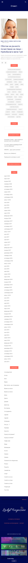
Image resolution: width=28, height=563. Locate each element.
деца (20, 82)
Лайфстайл (7, 441)
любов (7, 94)
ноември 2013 (8, 351)
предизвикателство (11, 104)
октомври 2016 (8, 258)
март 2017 (7, 245)
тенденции (19, 111)
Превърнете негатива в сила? (12, 157)
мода (21, 94)
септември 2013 (8, 356)
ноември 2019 (8, 186)
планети (18, 101)
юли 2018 (6, 202)
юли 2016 (6, 266)
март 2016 (7, 276)
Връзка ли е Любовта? (10, 153)
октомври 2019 (8, 189)
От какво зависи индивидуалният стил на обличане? (13, 145)
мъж (15, 96)
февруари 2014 (8, 343)
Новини (11, 41)
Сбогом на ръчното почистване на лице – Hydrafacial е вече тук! (12, 49)
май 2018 (6, 207)
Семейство (7, 470)
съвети (8, 111)
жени (11, 84)
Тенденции (7, 486)
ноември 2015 (8, 287)
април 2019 (7, 192)
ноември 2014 (8, 319)
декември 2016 (8, 253)
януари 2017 (7, 250)
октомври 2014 (8, 321)
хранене (21, 114)
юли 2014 (6, 329)
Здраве (6, 414)
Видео (2, 41)
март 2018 (7, 213)
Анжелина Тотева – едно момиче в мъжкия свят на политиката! (13, 140)
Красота (6, 41)
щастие (18, 116)
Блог (5, 378)
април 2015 (7, 306)
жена (6, 84)
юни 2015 (6, 300)
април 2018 (7, 210)
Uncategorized (8, 372)
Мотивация (7, 447)
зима (22, 84)
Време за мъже (8, 388)
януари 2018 (7, 218)
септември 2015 (8, 292)
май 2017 (6, 239)
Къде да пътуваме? (9, 434)
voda (9, 74)
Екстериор (7, 408)
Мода (5, 444)
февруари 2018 (8, 215)
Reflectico (24, 499)
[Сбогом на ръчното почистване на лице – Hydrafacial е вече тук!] (14, 29)
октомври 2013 (8, 353)
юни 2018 (6, 205)
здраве (16, 84)
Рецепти (6, 467)
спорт (20, 109)
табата (13, 111)
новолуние (10, 99)
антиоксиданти (16, 74)
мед (17, 94)
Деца (5, 395)
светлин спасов (14, 106)
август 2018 (7, 199)
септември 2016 (8, 260)
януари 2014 (7, 345)
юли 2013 (6, 361)
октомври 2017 (8, 226)
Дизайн (6, 401)
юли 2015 (6, 298)
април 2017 (7, 242)
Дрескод (6, 404)
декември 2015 (8, 284)
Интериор (6, 421)
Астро (5, 375)
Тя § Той (6, 490)
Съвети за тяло (8, 483)
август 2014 (7, 327)
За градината (7, 411)
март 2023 (7, 176)
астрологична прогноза (14, 77)
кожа (17, 86)
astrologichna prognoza (14, 69)
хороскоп (14, 114)
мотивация (9, 96)
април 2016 (7, 274)
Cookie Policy (10, 558)
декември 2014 (8, 316)
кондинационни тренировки (14, 89)
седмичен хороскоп (12, 109)
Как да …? (7, 424)
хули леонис (11, 116)
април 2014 (7, 337)
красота (14, 91)
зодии (11, 86)
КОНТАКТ (22, 523)
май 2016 (6, 271)
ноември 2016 (8, 255)
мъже (20, 96)
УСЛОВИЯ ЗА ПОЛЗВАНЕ (14, 519)
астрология (8, 79)
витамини (9, 82)
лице (19, 91)
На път (6, 450)
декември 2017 (8, 221)
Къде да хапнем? (8, 437)
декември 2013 (8, 348)
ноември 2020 (8, 184)
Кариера (6, 427)
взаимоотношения (18, 79)
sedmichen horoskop (12, 72)
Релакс (6, 463)
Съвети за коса (8, 477)
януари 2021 (7, 181)
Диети (6, 398)
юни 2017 (6, 237)
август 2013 (7, 359)
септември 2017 (8, 229)
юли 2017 (6, 234)
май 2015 (6, 303)
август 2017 (7, 231)
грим (15, 82)
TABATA (20, 72)
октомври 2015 (8, 290)
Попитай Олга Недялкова (11, 460)
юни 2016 (6, 268)
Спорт (5, 473)
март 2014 (7, 340)
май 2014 (6, 335)
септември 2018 (8, 197)
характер (8, 114)
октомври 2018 (8, 194)
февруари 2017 (8, 247)
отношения (18, 99)
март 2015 (7, 308)
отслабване (11, 101)
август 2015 (7, 295)
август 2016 (7, 263)
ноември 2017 (8, 223)
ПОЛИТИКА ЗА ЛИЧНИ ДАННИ (11, 523)
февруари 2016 (8, 279)
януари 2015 (7, 313)
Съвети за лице (17, 41)
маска (12, 94)
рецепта (20, 104)
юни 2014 (6, 332)
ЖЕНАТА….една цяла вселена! (12, 149)
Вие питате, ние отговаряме (11, 385)
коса (9, 91)
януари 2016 (7, 282)
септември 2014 (8, 324)
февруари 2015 (8, 311)
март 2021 (7, 178)
